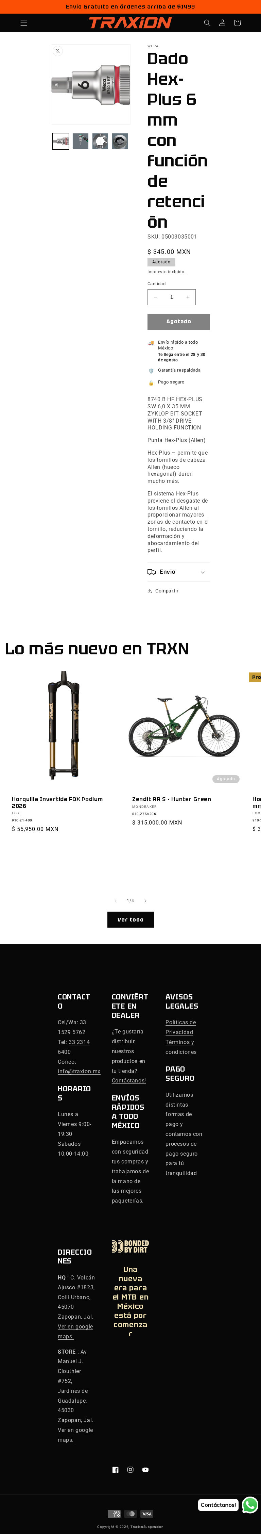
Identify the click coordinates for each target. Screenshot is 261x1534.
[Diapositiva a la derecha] (145, 900)
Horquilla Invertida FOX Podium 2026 (57, 802)
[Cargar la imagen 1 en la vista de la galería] (61, 141)
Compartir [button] (166, 590)
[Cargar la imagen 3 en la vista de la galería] (100, 141)
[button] (23, 22)
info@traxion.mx (79, 1071)
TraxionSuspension (147, 1527)
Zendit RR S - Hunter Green (171, 799)
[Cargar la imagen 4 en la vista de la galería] (120, 141)
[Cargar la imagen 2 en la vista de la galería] (80, 141)
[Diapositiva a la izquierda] (115, 900)
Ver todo (131, 919)
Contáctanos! (129, 1080)
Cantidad (156, 283)
